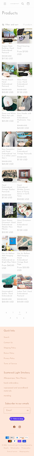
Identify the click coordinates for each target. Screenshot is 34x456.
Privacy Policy (9, 358)
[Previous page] (6, 312)
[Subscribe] (27, 410)
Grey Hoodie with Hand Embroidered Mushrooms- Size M (24, 118)
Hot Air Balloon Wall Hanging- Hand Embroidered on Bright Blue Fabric (9, 258)
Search (6, 337)
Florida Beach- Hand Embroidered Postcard (8, 83)
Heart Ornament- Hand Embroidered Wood (24, 224)
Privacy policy (26, 448)
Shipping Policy (10, 348)
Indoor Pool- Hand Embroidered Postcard (24, 294)
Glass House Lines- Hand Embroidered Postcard (22, 83)
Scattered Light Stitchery (16, 445)
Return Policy (9, 353)
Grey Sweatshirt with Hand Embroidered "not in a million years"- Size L (9, 153)
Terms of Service (10, 364)
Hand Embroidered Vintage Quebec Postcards (8, 188)
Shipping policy (24, 451)
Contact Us (8, 343)
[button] (5, 3)
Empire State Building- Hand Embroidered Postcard (8, 49)
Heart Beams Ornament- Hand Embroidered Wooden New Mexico (9, 225)
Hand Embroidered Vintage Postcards (24, 151)
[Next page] (23, 318)
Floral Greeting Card (23, 47)
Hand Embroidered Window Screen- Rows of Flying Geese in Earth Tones (23, 190)
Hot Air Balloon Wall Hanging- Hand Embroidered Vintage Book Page (23, 259)
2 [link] (19, 313)
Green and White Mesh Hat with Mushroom (9, 116)
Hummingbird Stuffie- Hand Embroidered (7, 294)
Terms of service (12, 451)
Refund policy (15, 448)
